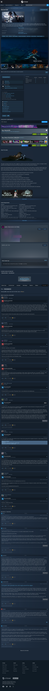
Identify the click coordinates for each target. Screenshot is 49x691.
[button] (2, 5)
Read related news (5, 108)
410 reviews (11, 400)
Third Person (28, 36)
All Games (2, 8)
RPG (13, 93)
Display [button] (36, 285)
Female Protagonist (40, 36)
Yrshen (5, 364)
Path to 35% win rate (8, 383)
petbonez (5, 340)
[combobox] (36, 5)
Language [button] (18, 285)
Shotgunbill (6, 473)
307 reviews (10, 474)
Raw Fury (25, 33)
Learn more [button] (44, 121)
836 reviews (11, 298)
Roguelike (3, 36)
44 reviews (5, 384)
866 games (5, 341)
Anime (7, 36)
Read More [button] (45, 420)
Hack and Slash (33, 36)
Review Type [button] (4, 285)
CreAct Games (20, 32)
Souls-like (10, 36)
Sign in (2, 71)
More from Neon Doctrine (11, 227)
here (21, 263)
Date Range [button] (25, 285)
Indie (11, 93)
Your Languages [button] (7, 289)
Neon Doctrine (20, 33)
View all (46, 260)
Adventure (8, 93)
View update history (5, 106)
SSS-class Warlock (7, 494)
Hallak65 (5, 322)
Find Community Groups (6, 111)
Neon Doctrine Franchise (15, 8)
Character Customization (22, 36)
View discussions (5, 109)
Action (6, 93)
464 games (5, 474)
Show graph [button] (44, 285)
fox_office (6, 398)
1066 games (6, 400)
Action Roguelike (15, 36)
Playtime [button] (31, 285)
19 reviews (10, 341)
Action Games (7, 8)
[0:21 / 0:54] (24, 50)
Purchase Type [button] (11, 285)
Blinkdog (5, 297)
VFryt (5, 452)
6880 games (6, 298)
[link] (36, 134)
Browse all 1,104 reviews (24, 650)
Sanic (5, 430)
